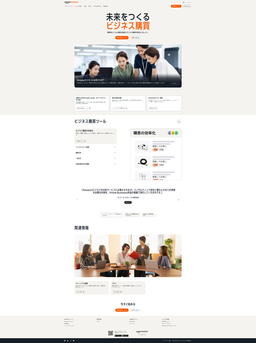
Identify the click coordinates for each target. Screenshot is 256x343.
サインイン (189, 2)
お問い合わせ (187, 6)
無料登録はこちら (176, 6)
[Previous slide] (77, 200)
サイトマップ (132, 323)
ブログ (98, 321)
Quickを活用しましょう (82, 108)
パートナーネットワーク (69, 325)
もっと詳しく (174, 83)
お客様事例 (66, 323)
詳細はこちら (80, 141)
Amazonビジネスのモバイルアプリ (169, 325)
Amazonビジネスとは (68, 321)
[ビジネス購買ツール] (179, 121)
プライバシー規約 (167, 340)
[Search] (183, 2)
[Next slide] (179, 200)
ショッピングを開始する (119, 108)
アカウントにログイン (166, 323)
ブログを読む (116, 291)
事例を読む (128, 202)
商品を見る (152, 108)
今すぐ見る (79, 291)
